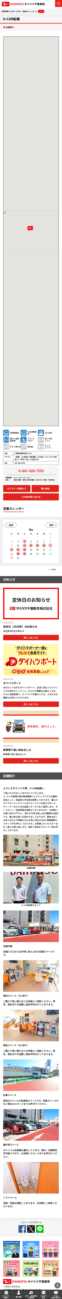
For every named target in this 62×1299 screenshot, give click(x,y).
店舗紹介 (10, 27)
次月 (51, 525)
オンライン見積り (6, 1297)
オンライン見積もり (16, 488)
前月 (11, 525)
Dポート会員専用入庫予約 (31, 1297)
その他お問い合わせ (31, 496)
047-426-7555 (33, 470)
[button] (31, 228)
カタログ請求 (43, 1297)
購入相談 (45, 488)
